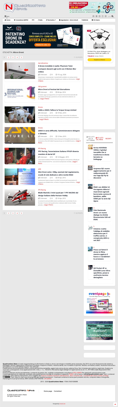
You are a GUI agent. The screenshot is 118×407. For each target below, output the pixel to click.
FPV (33, 20)
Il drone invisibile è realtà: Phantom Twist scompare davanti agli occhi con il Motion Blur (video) (57, 69)
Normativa (51, 20)
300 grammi (42, 86)
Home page (48, 391)
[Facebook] (93, 16)
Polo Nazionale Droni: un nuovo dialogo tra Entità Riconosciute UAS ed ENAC (101, 215)
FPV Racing (42, 148)
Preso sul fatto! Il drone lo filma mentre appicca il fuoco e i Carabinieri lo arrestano (101, 254)
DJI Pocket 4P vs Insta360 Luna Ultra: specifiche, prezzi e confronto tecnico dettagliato (101, 273)
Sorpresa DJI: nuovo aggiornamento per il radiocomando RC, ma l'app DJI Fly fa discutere (102, 173)
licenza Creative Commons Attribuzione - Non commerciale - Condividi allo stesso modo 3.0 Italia (74, 376)
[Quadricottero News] (27, 11)
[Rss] (105, 16)
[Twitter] (99, 16)
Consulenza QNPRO (21, 20)
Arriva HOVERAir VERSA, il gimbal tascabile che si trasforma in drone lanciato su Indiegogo (101, 153)
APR (39, 169)
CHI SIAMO (48, 379)
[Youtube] (102, 16)
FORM (71, 374)
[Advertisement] (99, 99)
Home (8, 20)
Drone (40, 107)
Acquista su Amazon (99, 59)
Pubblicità (85, 20)
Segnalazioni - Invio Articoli (69, 20)
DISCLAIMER (77, 373)
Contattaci (58, 391)
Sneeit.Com (62, 403)
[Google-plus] (96, 16)
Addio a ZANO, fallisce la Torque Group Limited (57, 110)
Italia (40, 20)
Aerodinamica (43, 63)
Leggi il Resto (44, 99)
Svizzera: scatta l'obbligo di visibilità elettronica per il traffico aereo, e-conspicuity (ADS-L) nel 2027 (101, 234)
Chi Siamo (96, 20)
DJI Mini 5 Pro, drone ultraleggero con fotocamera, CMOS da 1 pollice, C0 (99, 52)
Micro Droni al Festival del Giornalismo (54, 89)
